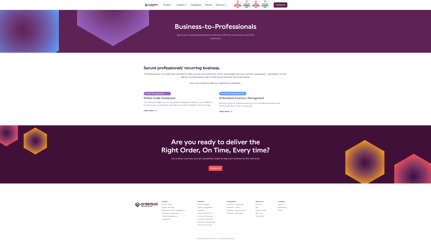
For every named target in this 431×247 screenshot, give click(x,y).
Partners (208, 5)
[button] (168, 5)
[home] (151, 5)
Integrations (196, 5)
